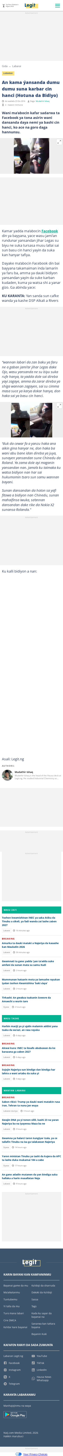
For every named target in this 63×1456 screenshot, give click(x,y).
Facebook (49, 230)
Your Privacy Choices (35, 1454)
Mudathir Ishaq (43, 101)
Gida (5, 66)
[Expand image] (59, 142)
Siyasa (6, 1007)
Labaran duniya (10, 1111)
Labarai (16, 66)
